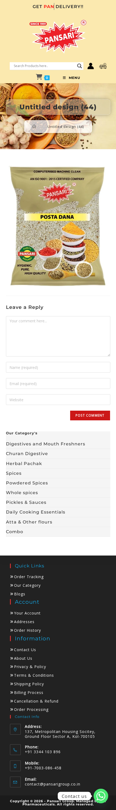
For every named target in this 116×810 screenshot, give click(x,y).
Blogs (19, 593)
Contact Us (25, 649)
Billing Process (28, 692)
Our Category (27, 585)
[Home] (34, 126)
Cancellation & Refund (36, 701)
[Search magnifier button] (79, 66)
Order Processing (31, 709)
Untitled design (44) (65, 126)
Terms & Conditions (34, 675)
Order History (27, 630)
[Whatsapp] (101, 796)
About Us (23, 658)
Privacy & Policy (30, 666)
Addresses (24, 621)
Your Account (27, 613)
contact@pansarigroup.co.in (52, 784)
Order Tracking (29, 576)
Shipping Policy (29, 683)
